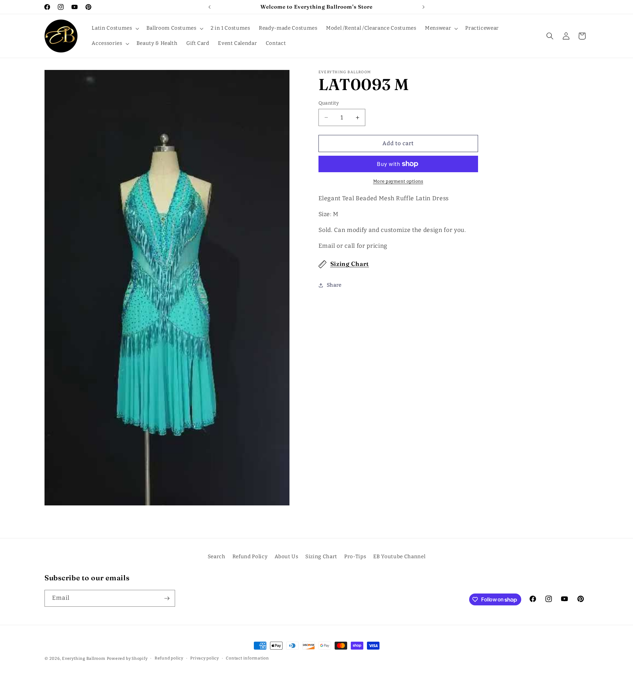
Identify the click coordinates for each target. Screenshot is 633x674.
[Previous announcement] (209, 7)
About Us (286, 556)
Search (217, 556)
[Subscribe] (167, 598)
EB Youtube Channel (399, 556)
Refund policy (169, 658)
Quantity (328, 103)
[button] (114, 28)
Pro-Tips (355, 556)
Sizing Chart (349, 264)
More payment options (398, 181)
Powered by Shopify (127, 658)
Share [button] (334, 285)
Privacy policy (204, 658)
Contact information (247, 658)
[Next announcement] (423, 7)
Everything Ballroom (84, 658)
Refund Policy (250, 556)
